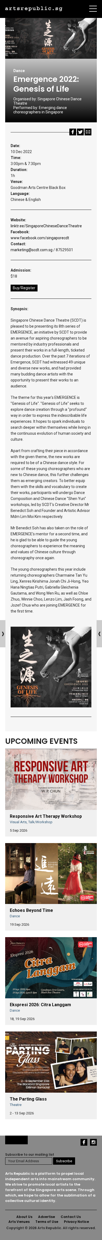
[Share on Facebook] (72, 132)
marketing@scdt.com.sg (31, 250)
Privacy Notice (76, 1221)
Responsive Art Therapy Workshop (46, 816)
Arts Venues (19, 1221)
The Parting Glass (28, 1099)
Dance (19, 71)
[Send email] (88, 132)
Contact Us (71, 1216)
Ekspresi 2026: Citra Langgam (40, 1004)
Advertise (46, 1216)
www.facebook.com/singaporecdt (40, 238)
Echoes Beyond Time (31, 910)
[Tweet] (80, 132)
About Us (24, 1216)
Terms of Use (46, 1221)
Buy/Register (24, 288)
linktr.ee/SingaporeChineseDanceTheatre (46, 226)
